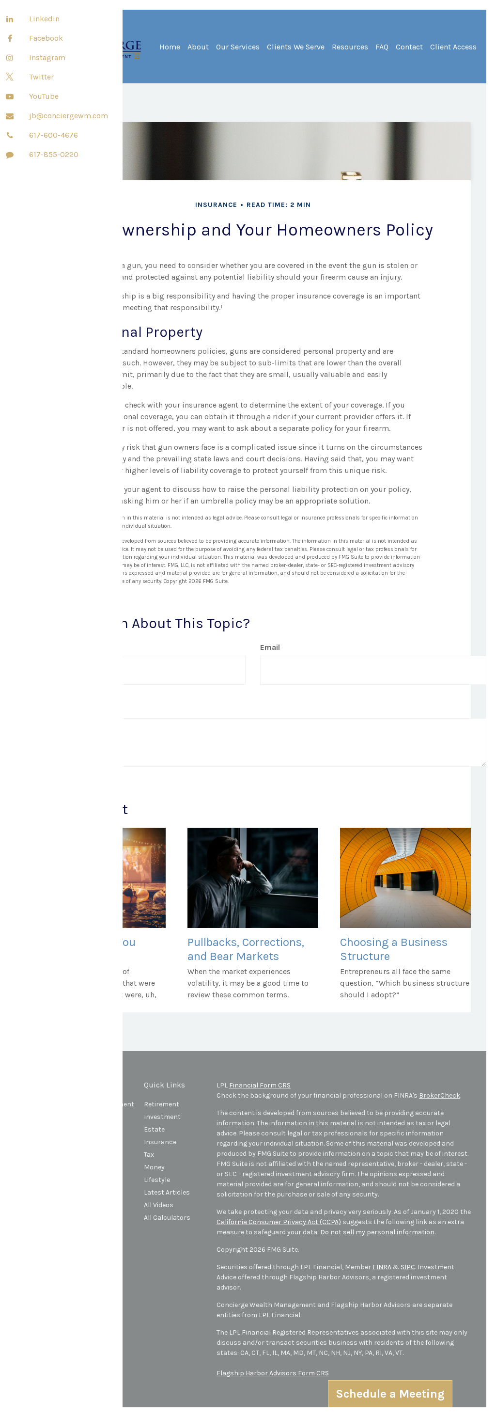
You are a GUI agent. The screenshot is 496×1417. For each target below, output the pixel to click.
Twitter (41, 76)
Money (154, 1167)
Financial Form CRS (260, 1085)
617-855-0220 (53, 154)
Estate (154, 1129)
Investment (162, 1117)
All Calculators (167, 1217)
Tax (149, 1154)
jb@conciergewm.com (68, 115)
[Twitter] (9, 77)
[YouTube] (9, 97)
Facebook (46, 38)
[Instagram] (9, 58)
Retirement (161, 1104)
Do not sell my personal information (377, 1232)
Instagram (47, 57)
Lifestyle (157, 1180)
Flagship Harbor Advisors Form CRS (273, 1373)
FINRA (381, 1267)
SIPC (408, 1267)
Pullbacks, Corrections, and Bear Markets (245, 949)
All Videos (158, 1205)
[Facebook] (9, 38)
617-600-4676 (53, 135)
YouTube (44, 96)
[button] (198, 50)
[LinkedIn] (9, 19)
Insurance (160, 1142)
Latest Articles (167, 1192)
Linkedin (44, 18)
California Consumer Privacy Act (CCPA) (279, 1222)
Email (270, 647)
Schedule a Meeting (390, 1394)
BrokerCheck (439, 1095)
